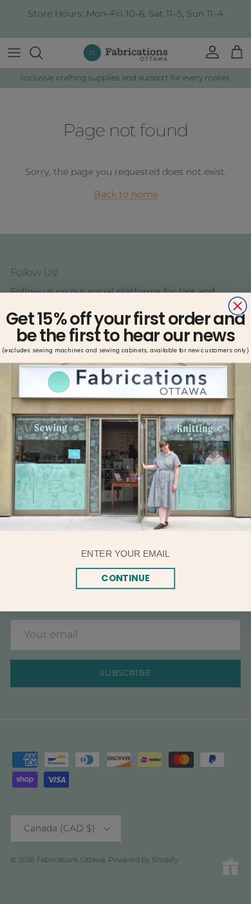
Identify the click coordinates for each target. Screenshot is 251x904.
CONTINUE (125, 578)
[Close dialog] (237, 306)
